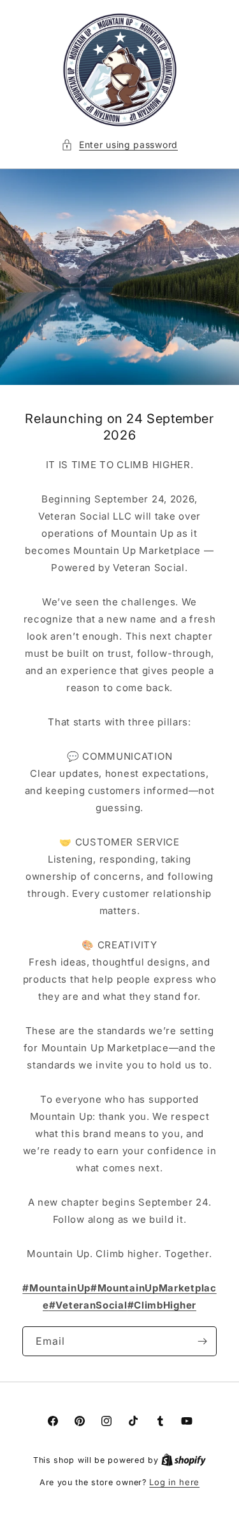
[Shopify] (183, 1460)
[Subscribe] (202, 1341)
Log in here (174, 1482)
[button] (119, 144)
